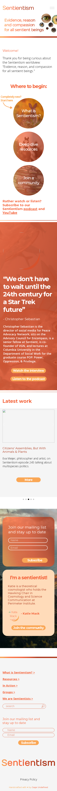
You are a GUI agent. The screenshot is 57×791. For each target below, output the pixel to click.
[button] (23, 499)
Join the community (28, 628)
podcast (30, 209)
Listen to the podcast (28, 379)
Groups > (9, 692)
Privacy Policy (28, 779)
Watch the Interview (28, 370)
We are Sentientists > (18, 698)
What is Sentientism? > (19, 672)
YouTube (10, 213)
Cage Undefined (40, 787)
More (29, 480)
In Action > (10, 685)
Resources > (11, 679)
